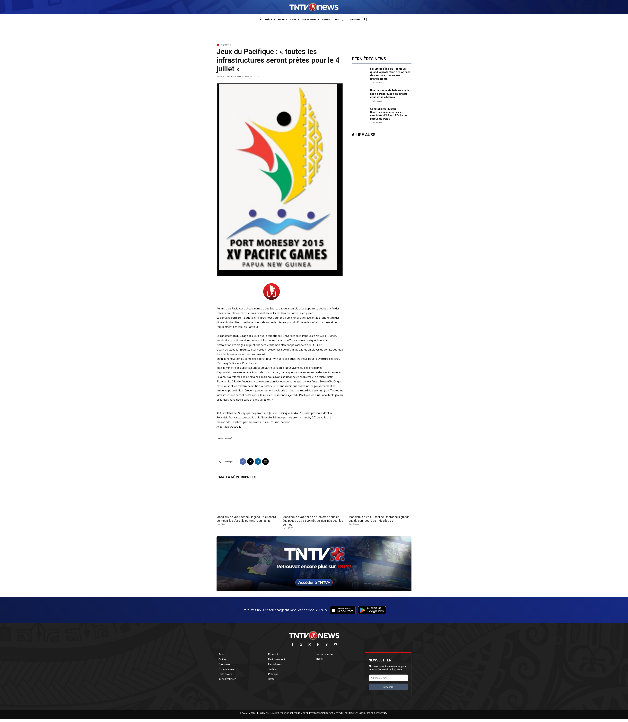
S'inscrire (388, 687)
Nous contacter (324, 654)
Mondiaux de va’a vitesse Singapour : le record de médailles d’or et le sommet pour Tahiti (246, 518)
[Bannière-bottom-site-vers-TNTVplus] (314, 590)
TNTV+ (319, 658)
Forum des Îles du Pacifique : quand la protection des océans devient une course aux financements (390, 73)
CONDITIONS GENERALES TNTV (329, 713)
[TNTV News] (314, 635)
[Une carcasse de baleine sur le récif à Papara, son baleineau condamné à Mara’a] (360, 95)
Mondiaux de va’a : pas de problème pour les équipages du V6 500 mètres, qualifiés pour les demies (313, 520)
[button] (365, 19)
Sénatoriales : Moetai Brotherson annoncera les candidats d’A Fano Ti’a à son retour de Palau (388, 113)
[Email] (265, 461)
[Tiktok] (327, 644)
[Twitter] (309, 644)
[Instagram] (301, 644)
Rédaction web (225, 438)
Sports (227, 45)
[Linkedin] (258, 461)
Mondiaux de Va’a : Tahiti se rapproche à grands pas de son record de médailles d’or (379, 518)
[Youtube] (335, 644)
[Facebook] (243, 461)
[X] (250, 461)
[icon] (218, 44)
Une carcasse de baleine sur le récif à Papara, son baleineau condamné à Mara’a (389, 94)
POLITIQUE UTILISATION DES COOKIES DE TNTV (366, 713)
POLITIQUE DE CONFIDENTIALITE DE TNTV (295, 713)
